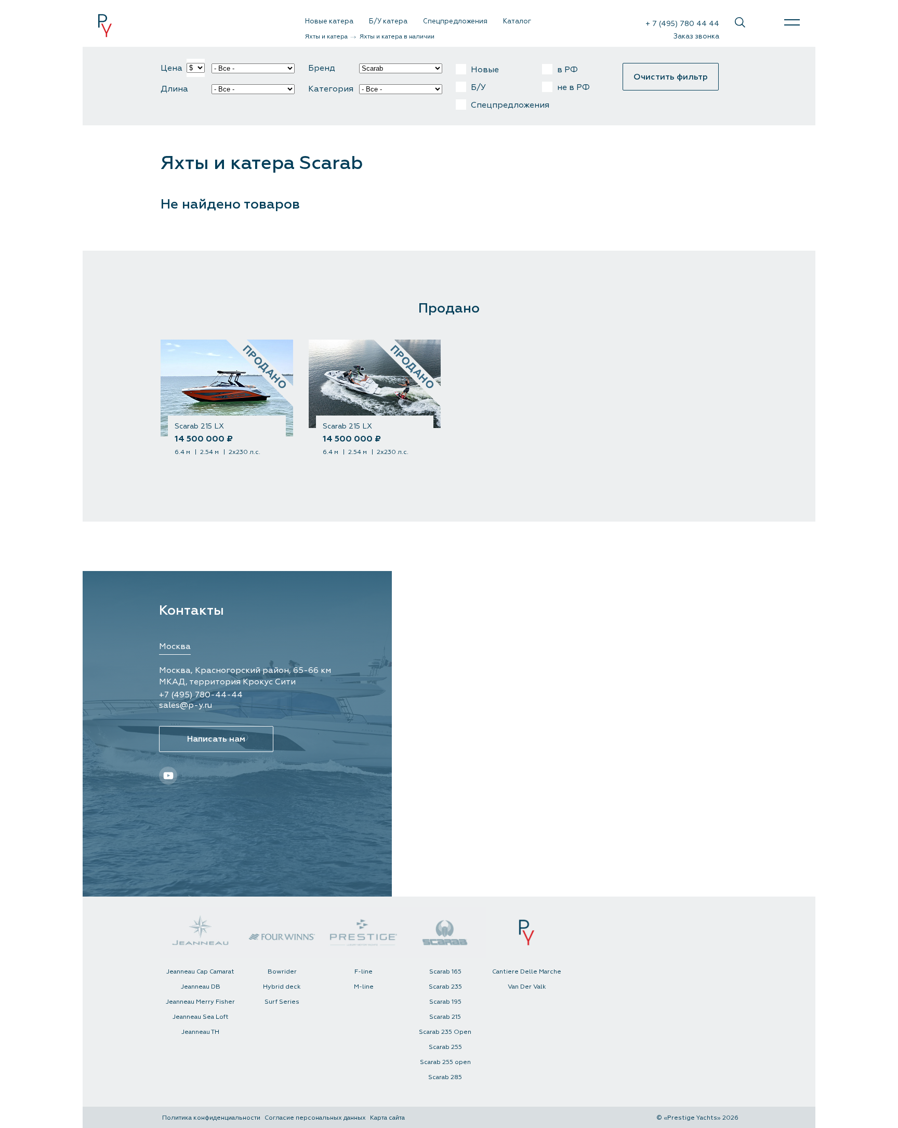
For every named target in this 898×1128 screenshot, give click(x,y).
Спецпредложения (455, 21)
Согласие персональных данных (315, 1118)
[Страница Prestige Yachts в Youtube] (765, 22)
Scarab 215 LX (199, 426)
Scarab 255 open (445, 1062)
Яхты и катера (327, 37)
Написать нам (216, 739)
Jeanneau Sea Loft (201, 1017)
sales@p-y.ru (185, 705)
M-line (364, 987)
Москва (175, 646)
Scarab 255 (445, 1047)
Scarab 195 (445, 1002)
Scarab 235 (445, 987)
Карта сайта (387, 1118)
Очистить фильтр (670, 77)
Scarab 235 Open (445, 1032)
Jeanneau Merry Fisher (200, 1002)
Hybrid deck (282, 987)
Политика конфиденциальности (211, 1118)
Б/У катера (388, 21)
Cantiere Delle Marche (526, 972)
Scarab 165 (445, 972)
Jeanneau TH (200, 1032)
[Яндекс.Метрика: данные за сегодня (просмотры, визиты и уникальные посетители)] (573, 1117)
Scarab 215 (445, 1017)
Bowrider (282, 972)
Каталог (517, 21)
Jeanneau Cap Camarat (200, 972)
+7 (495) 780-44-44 (201, 695)
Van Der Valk (527, 987)
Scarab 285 (445, 1077)
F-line (363, 972)
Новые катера (329, 21)
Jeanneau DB (200, 987)
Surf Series (282, 1002)
